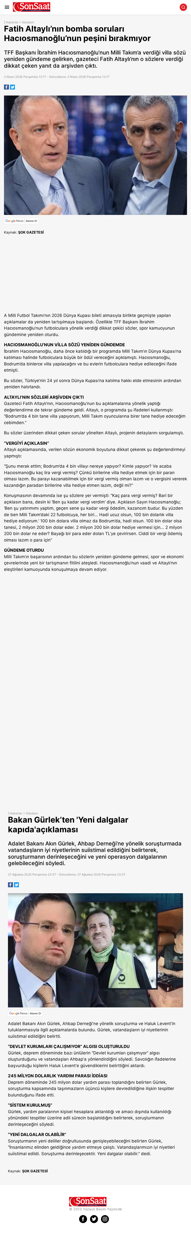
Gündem (28, 22)
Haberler (12, 22)
